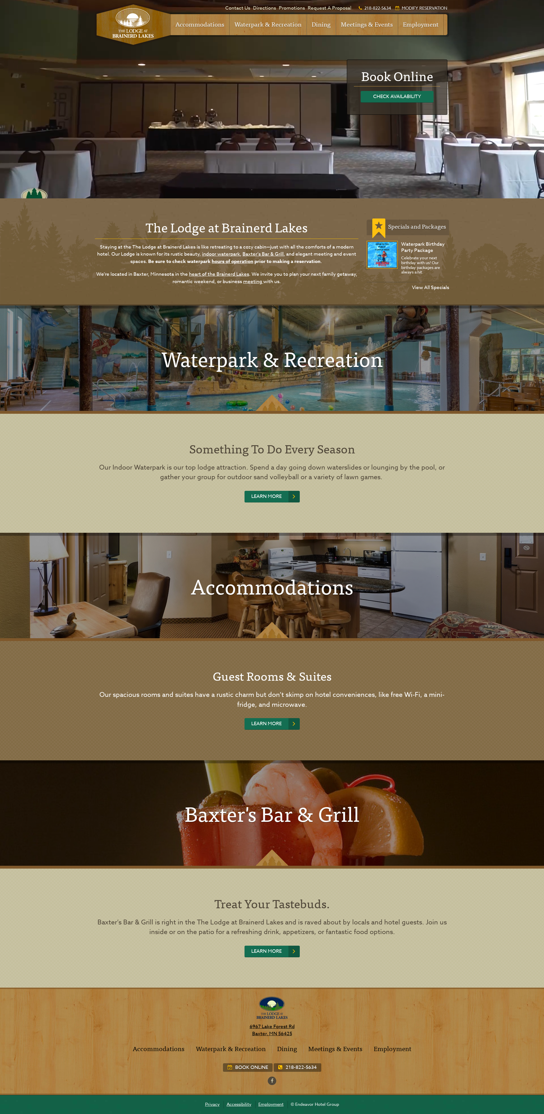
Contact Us (237, 8)
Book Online (251, 1067)
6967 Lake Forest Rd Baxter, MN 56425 (272, 1030)
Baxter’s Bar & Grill (263, 254)
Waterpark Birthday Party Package (423, 247)
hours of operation (232, 261)
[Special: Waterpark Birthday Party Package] (382, 255)
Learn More (266, 496)
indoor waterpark (221, 254)
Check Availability (397, 96)
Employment (421, 24)
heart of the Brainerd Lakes (219, 274)
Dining (321, 24)
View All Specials (430, 287)
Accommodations (199, 24)
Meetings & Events (367, 24)
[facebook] (272, 1081)
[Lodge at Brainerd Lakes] (132, 24)
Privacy (212, 1104)
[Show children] (220, 21)
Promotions (292, 8)
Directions (264, 8)
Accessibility (239, 1104)
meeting (253, 281)
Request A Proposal (329, 8)
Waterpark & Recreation (267, 24)
